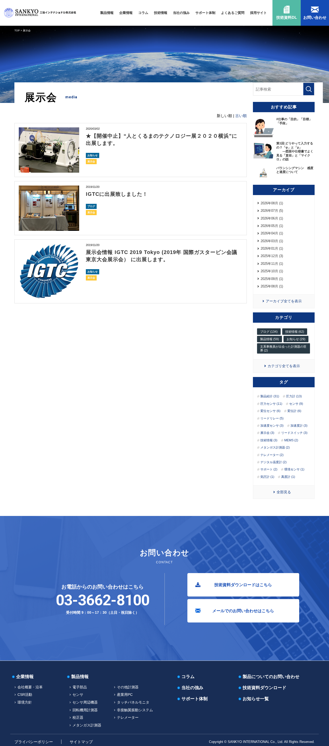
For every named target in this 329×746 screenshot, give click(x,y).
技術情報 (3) (268, 440)
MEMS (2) (291, 440)
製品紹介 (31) (269, 396)
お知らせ (92, 155)
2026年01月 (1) (272, 248)
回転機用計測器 (85, 710)
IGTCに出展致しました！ (117, 194)
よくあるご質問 (232, 13)
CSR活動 (24, 694)
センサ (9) (296, 404)
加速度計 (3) (298, 425)
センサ (77, 694)
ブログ (91, 206)
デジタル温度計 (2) (273, 462)
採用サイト (258, 13)
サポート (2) (268, 469)
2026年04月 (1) (272, 233)
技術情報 (160, 13)
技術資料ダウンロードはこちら (243, 585)
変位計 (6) (294, 411)
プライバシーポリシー (33, 742)
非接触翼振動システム (135, 710)
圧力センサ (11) (271, 404)
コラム (143, 13)
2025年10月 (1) (272, 271)
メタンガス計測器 (86, 725)
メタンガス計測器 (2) (275, 447)
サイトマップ (81, 742)
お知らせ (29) (296, 339)
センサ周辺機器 (85, 702)
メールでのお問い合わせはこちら (243, 611)
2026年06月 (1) (272, 218)
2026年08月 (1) (272, 203)
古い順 (241, 115)
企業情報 (126, 13)
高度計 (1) (288, 477)
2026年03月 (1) (272, 241)
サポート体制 (205, 13)
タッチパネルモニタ (133, 702)
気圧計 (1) (267, 477)
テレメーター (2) (272, 455)
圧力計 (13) (294, 396)
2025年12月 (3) (272, 256)
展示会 (91, 161)
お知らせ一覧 (256, 698)
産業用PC (125, 694)
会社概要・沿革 (30, 687)
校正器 (77, 717)
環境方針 (24, 702)
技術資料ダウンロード (264, 687)
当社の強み (181, 13)
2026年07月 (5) (272, 211)
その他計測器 (128, 687)
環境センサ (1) (294, 469)
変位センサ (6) (270, 411)
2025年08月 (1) (272, 286)
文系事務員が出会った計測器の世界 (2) (283, 348)
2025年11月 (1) (272, 264)
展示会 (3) (267, 433)
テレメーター (128, 717)
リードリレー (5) (272, 418)
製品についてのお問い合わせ (271, 676)
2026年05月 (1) (272, 226)
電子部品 (79, 687)
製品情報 (107, 13)
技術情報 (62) (294, 331)
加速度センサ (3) (272, 425)
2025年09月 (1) (272, 279)
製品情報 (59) (269, 339)
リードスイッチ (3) (294, 433)
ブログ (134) (269, 331)
